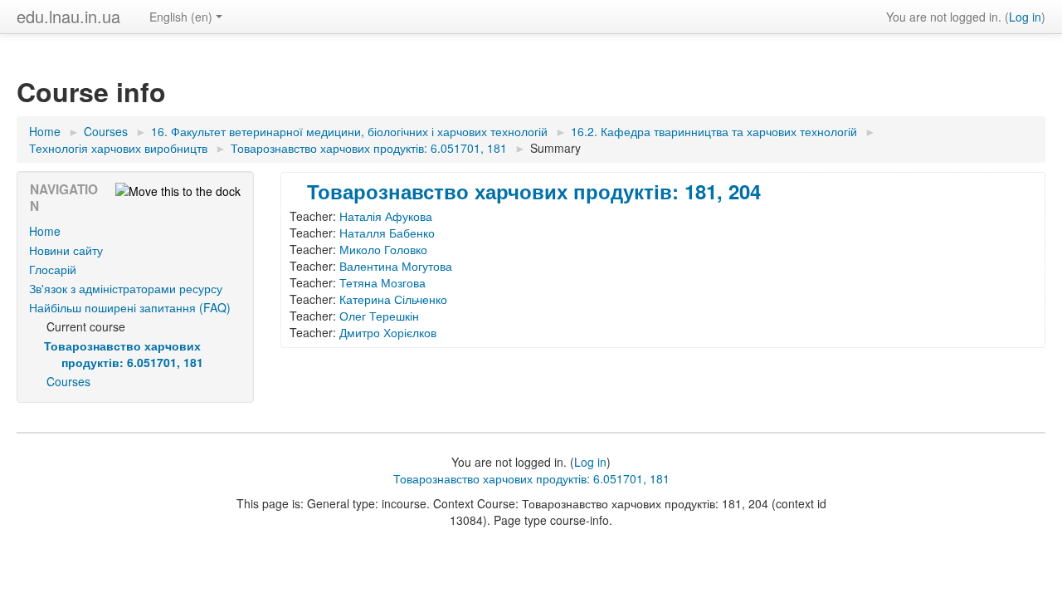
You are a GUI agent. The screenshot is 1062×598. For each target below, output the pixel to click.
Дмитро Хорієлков (387, 332)
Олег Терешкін (379, 315)
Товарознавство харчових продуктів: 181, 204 (534, 191)
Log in (1025, 16)
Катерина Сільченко (393, 299)
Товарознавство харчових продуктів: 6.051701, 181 (531, 478)
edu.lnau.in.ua (68, 16)
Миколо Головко (383, 249)
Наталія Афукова (385, 216)
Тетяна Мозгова (382, 282)
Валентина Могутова (395, 265)
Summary (555, 148)
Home (45, 231)
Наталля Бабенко (387, 232)
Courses (68, 381)
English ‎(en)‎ (180, 16)
